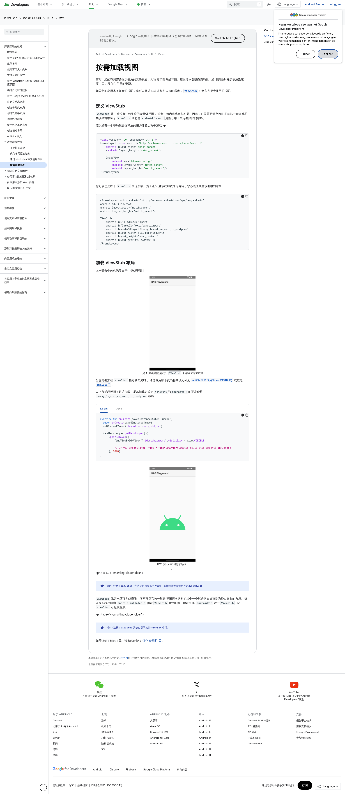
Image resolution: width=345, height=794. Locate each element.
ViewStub (190, 91)
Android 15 (205, 732)
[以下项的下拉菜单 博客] (151, 4)
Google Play (115, 4)
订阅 (305, 785)
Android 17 (205, 720)
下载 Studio (254, 737)
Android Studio (314, 4)
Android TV (156, 743)
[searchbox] (24, 32)
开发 (91, 4)
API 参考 (252, 732)
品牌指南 (82, 785)
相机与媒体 (107, 737)
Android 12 (205, 749)
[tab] (104, 408)
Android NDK (255, 743)
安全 (55, 732)
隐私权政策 (107, 743)
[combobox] (245, 4)
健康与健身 (107, 732)
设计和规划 (68, 4)
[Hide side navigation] (43, 787)
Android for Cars (159, 737)
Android (57, 720)
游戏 (103, 720)
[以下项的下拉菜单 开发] (99, 4)
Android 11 (205, 755)
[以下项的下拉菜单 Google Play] (128, 4)
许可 (71, 785)
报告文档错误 (303, 726)
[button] (21, 46)
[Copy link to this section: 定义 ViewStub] (128, 106)
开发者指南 (254, 726)
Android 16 (205, 726)
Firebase (131, 769)
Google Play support (307, 732)
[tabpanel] (172, 437)
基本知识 (43, 4)
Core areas (32, 18)
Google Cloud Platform (156, 769)
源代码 (56, 737)
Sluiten (306, 54)
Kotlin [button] (104, 408)
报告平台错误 (303, 720)
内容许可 (123, 657)
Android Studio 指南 (259, 720)
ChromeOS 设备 (159, 732)
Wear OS (155, 726)
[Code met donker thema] (242, 136)
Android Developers (106, 54)
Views (60, 18)
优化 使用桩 (150, 641)
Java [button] (119, 408)
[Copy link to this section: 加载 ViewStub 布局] (138, 263)
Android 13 (205, 743)
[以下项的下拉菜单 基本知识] (53, 4)
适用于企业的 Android (65, 726)
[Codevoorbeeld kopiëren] (247, 136)
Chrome (114, 769)
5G (103, 749)
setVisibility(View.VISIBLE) (212, 380)
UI (48, 18)
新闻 (55, 743)
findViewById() (194, 585)
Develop (10, 18)
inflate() (104, 384)
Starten (328, 54)
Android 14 (205, 737)
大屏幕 (154, 720)
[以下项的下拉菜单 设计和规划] (79, 4)
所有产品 (182, 769)
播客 (55, 755)
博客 (143, 4)
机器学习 (106, 726)
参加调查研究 (303, 737)
